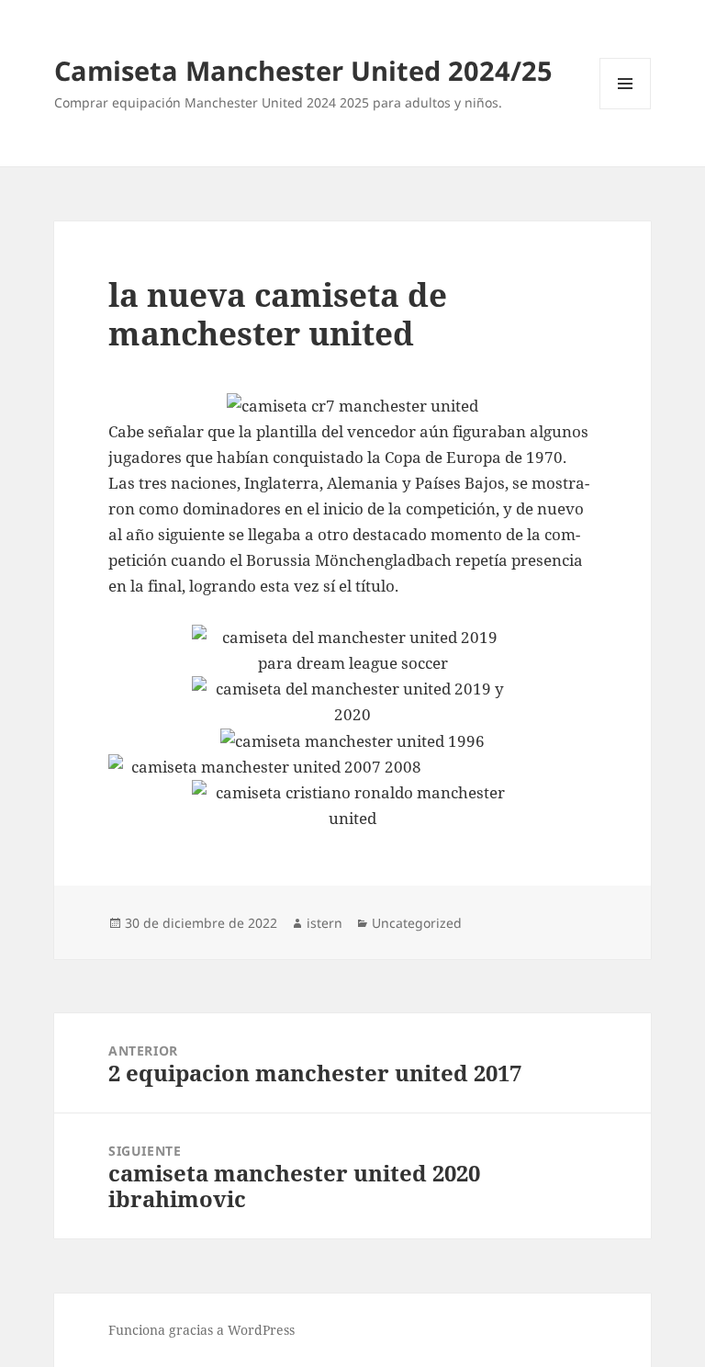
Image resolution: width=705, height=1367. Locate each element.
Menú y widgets (625, 108)
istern (324, 923)
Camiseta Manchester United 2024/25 (303, 70)
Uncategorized (417, 923)
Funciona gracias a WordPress (201, 1330)
